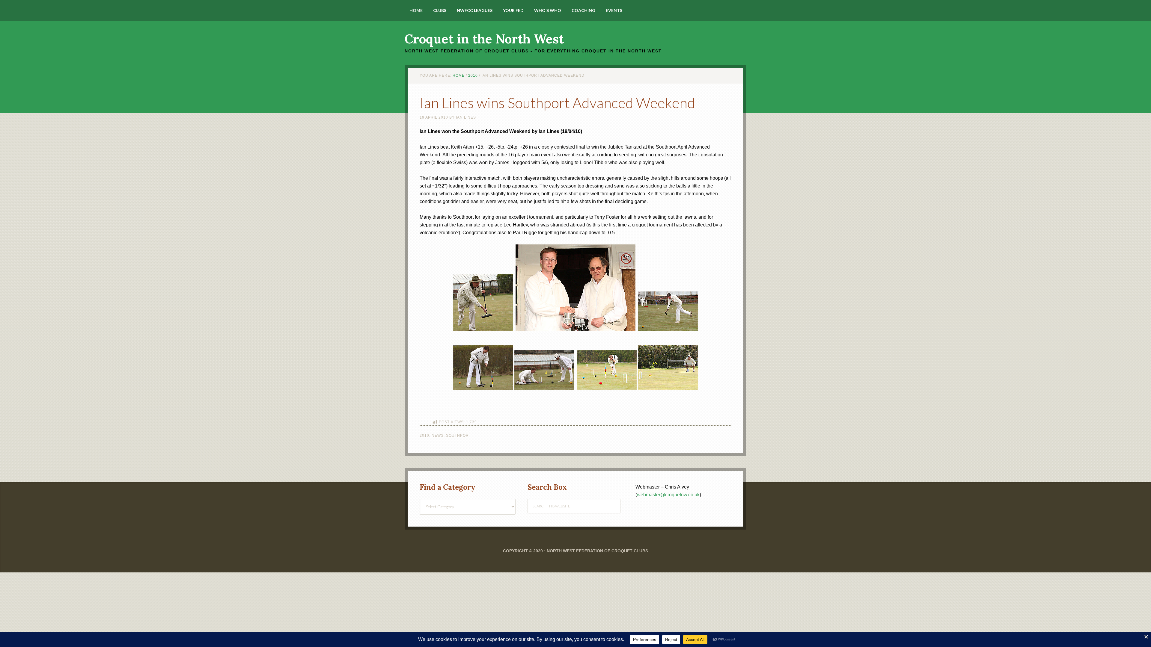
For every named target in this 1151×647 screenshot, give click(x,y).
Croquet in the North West (484, 39)
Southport (458, 435)
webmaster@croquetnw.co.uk (668, 494)
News (438, 435)
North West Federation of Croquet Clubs (597, 550)
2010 (424, 435)
